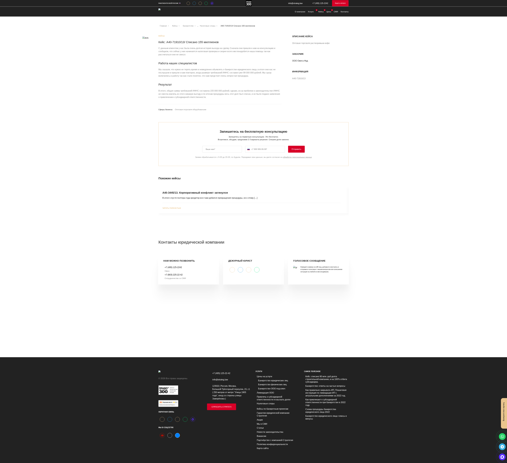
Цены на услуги (264, 376)
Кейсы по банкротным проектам (272, 409)
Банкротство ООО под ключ (271, 388)
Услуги (311, 12)
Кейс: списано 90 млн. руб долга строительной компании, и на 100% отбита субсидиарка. (326, 379)
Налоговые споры (266, 403)
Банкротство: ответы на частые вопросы (325, 386)
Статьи (260, 428)
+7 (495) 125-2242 (320, 3)
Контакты (345, 12)
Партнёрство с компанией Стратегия (275, 440)
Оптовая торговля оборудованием (190, 109)
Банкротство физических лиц (272, 384)
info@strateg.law (295, 3)
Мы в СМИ (262, 424)
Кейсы (321, 12)
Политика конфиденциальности (272, 444)
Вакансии (261, 436)
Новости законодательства (270, 432)
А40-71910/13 (299, 78)
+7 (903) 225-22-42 (174, 275)
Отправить (296, 149)
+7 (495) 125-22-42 (221, 373)
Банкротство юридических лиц (273, 380)
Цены (328, 12)
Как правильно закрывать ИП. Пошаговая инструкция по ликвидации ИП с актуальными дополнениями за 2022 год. (325, 393)
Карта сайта (263, 448)
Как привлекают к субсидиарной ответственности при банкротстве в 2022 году (325, 402)
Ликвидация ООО (265, 393)
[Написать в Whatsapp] (502, 436)
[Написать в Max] (502, 456)
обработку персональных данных (297, 157)
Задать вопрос (340, 3)
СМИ (336, 12)
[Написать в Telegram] (502, 446)
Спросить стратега (221, 407)
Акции (260, 420)
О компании (300, 12)
